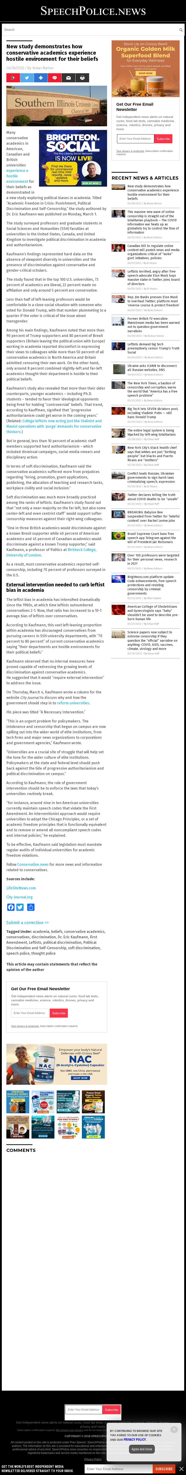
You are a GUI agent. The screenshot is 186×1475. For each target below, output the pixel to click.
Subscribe (164, 1469)
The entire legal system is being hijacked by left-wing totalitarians (151, 432)
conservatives (18, 937)
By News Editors (153, 237)
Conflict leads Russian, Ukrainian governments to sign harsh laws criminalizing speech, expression (151, 478)
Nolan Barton (43, 68)
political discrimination (62, 942)
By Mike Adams (152, 598)
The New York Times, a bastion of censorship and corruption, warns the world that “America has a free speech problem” (152, 389)
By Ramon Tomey (154, 335)
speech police (17, 953)
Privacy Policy (93, 1459)
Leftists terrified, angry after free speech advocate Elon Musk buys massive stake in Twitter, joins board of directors (153, 278)
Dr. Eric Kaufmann (73, 937)
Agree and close (142, 1449)
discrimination (44, 937)
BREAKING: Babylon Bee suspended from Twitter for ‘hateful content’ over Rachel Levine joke (153, 516)
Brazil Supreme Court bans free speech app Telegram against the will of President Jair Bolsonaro (151, 538)
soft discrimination (84, 948)
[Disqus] (56, 1213)
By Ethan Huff (151, 439)
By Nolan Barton (153, 203)
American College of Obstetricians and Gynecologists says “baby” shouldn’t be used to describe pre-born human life (153, 613)
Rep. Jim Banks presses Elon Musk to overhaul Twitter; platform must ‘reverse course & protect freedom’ (153, 301)
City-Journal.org (19, 897)
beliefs (56, 931)
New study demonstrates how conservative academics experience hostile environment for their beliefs (153, 192)
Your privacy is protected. (25, 1026)
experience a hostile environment (17, 176)
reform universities (73, 703)
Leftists (35, 942)
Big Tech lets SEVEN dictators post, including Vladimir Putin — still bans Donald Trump (152, 413)
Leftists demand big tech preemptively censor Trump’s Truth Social (153, 348)
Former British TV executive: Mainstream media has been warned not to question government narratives (153, 325)
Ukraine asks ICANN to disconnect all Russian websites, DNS (152, 368)
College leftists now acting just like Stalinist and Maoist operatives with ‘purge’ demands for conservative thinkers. (54, 426)
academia (41, 931)
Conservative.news (33, 864)
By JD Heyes (150, 263)
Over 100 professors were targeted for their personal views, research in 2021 (153, 559)
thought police (43, 953)
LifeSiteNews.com (21, 888)
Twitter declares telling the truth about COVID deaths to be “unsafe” (153, 497)
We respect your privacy (69, 1430)
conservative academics (84, 931)
